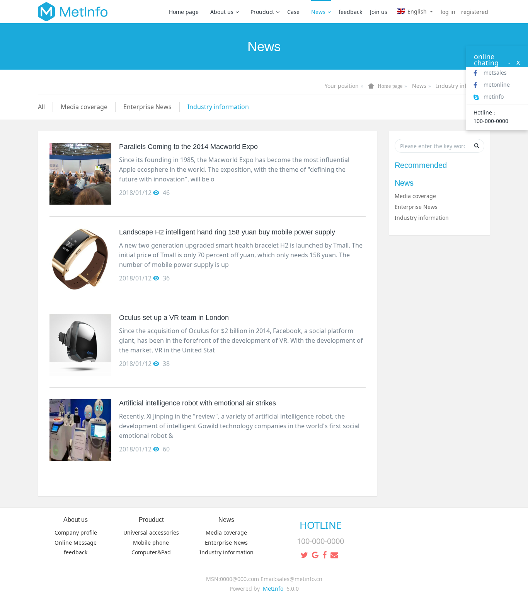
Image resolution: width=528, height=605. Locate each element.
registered (474, 11)
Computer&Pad (151, 552)
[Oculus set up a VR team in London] (80, 345)
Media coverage (84, 107)
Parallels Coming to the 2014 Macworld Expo (188, 146)
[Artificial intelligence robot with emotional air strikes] (80, 430)
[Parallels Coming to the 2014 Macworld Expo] (80, 174)
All (41, 107)
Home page (184, 11)
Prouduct (262, 11)
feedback (350, 11)
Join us (378, 11)
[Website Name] (72, 11)
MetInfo (273, 588)
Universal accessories (151, 532)
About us (221, 11)
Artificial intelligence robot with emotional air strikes (197, 403)
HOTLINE (321, 525)
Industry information (463, 85)
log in (448, 11)
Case (293, 11)
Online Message (76, 542)
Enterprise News (147, 107)
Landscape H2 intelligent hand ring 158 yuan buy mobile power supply (227, 232)
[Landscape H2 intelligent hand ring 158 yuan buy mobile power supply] (80, 259)
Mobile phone (151, 542)
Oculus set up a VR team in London (174, 317)
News (318, 11)
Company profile (76, 532)
